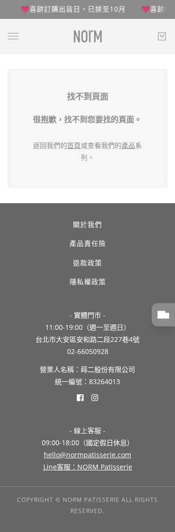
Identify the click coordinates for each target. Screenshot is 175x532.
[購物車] (162, 36)
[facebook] (80, 397)
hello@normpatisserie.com (87, 454)
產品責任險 (88, 243)
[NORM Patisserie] (87, 36)
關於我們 (87, 224)
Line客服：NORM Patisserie (87, 466)
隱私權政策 (88, 281)
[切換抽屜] (13, 36)
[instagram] (95, 397)
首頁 (74, 145)
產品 (128, 145)
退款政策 (87, 262)
